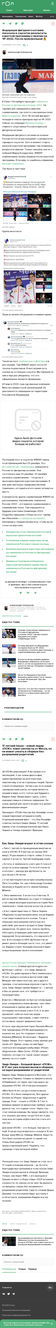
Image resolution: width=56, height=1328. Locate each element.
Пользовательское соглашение (16, 1310)
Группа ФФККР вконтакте (12, 310)
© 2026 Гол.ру (8, 1305)
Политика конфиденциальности (16, 1315)
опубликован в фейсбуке (32, 361)
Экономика (7, 16)
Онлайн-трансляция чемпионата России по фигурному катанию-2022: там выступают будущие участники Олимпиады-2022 (34, 634)
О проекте (7, 1288)
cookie (42, 1323)
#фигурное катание (11, 616)
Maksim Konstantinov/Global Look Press (19, 97)
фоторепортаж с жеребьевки (18, 467)
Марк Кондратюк (11, 116)
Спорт (9, 10)
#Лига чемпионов (18, 1224)
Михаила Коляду (34, 123)
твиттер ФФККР (8, 227)
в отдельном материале (31, 518)
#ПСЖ (4, 1224)
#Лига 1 (33, 1224)
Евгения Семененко (13, 164)
